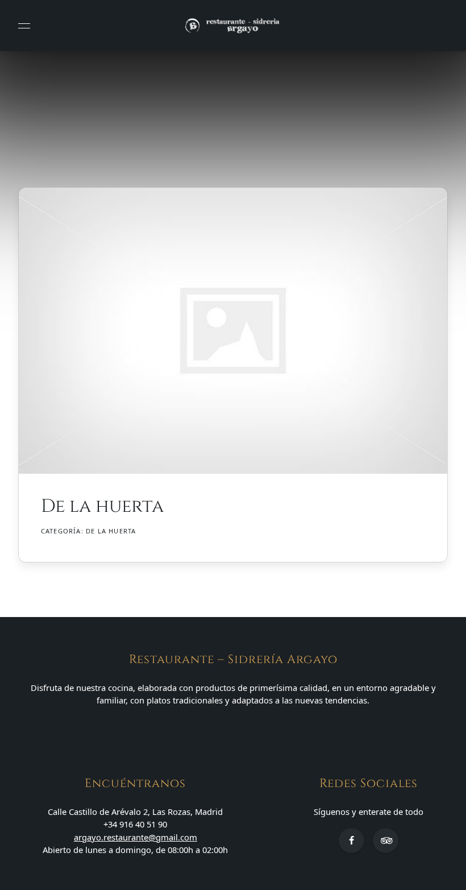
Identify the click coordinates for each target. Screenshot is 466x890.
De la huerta (111, 531)
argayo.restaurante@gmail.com (135, 837)
